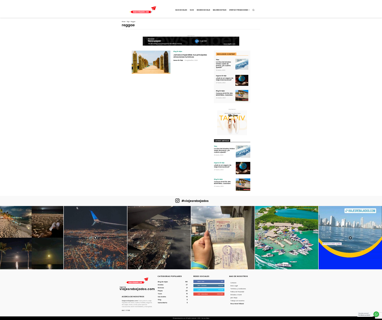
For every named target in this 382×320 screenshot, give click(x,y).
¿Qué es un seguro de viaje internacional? (224, 79)
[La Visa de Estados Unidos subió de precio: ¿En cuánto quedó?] (241, 64)
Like (222, 281)
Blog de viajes (177, 51)
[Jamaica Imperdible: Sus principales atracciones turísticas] (151, 62)
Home (123, 21)
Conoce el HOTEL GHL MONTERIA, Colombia (224, 94)
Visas (217, 59)
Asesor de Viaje (178, 60)
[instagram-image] (31, 237)
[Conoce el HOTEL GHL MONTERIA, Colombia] (241, 95)
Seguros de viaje (221, 75)
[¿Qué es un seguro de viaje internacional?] (241, 80)
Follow (220, 285)
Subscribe (220, 294)
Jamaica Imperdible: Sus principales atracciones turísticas (190, 56)
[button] (253, 10)
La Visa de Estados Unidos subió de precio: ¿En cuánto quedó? (223, 64)
